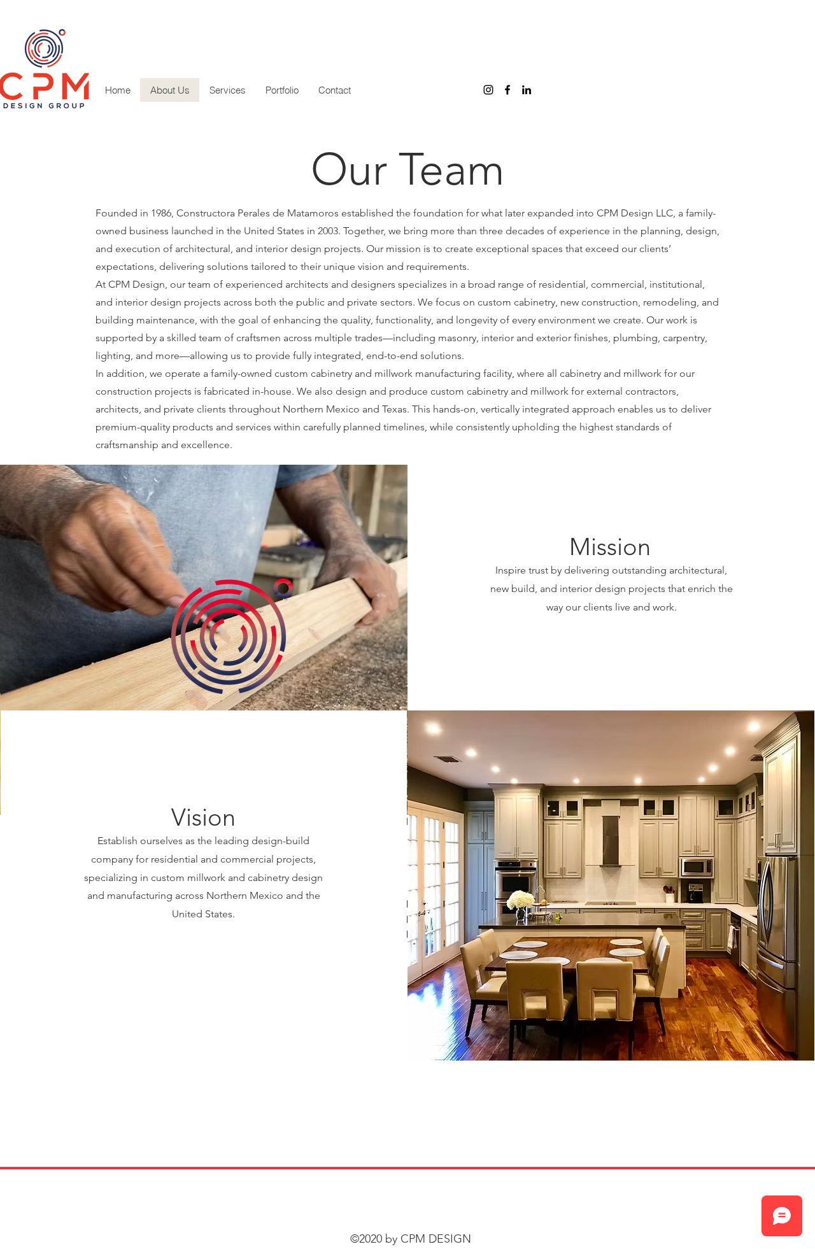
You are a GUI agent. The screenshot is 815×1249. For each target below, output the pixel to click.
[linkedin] (526, 89)
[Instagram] (488, 89)
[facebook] (507, 89)
